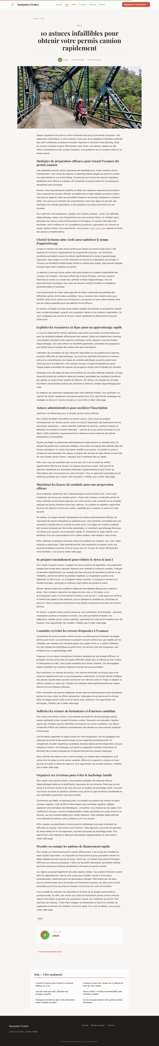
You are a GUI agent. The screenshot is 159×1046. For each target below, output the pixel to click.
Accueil (59, 4)
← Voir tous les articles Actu (49, 951)
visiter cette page (97, 228)
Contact (111, 1025)
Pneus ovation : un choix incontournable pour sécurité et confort (102, 992)
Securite (92, 4)
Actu (67, 4)
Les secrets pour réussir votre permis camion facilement (102, 1001)
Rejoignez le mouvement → (136, 4)
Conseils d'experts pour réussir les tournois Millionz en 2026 (54, 984)
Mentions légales (98, 1025)
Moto (74, 4)
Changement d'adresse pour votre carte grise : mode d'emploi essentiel (55, 1001)
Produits (82, 4)
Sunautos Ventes (28, 4)
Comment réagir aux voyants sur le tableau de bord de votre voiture (103, 984)
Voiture (102, 4)
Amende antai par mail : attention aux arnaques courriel (51, 992)
